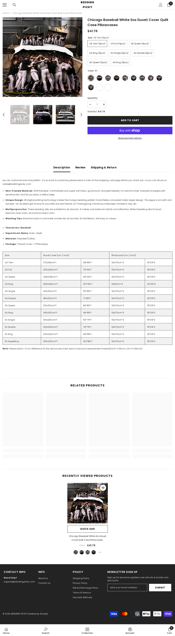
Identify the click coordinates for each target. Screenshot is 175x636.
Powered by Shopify (37, 613)
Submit (160, 587)
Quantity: (93, 98)
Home (6, 13)
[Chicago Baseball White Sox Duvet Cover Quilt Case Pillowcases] (87, 503)
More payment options (130, 138)
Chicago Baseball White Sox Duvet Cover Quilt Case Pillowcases (87, 538)
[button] (3, 114)
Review (80, 167)
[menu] (5, 5)
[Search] (14, 5)
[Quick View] (103, 488)
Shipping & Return (104, 167)
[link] (23, 451)
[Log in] (161, 5)
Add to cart (130, 120)
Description (61, 167)
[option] (42, 57)
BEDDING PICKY (19, 613)
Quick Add (87, 529)
